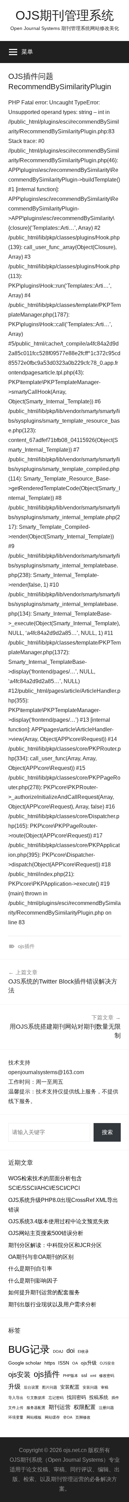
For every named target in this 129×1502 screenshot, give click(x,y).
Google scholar (24, 1363)
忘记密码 (56, 1398)
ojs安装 (19, 1374)
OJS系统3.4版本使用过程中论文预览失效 (58, 1221)
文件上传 (15, 1408)
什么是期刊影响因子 (33, 1281)
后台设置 (31, 1387)
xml (93, 1376)
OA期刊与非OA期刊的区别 (41, 1257)
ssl (84, 1375)
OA (75, 1363)
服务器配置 (35, 1408)
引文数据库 (35, 1398)
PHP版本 (70, 1376)
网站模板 (34, 1417)
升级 (14, 1386)
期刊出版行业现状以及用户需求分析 (52, 1304)
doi (70, 1350)
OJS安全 (107, 1363)
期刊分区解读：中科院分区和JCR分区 (55, 1245)
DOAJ (58, 1351)
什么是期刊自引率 (30, 1269)
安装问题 (90, 1387)
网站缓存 (52, 1417)
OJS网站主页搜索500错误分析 (45, 1233)
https (49, 1363)
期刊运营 (60, 1407)
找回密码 (76, 1397)
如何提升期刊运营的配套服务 (44, 1292)
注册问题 (106, 1408)
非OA (67, 1417)
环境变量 (15, 1417)
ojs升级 (89, 1363)
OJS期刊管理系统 (64, 15)
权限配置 (85, 1407)
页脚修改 (82, 1417)
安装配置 (69, 1387)
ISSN (63, 1363)
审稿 (104, 1387)
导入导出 (15, 1398)
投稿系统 (98, 1397)
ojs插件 (26, 946)
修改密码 (106, 1376)
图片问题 (49, 1387)
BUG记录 (29, 1349)
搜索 (107, 1132)
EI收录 (83, 1351)
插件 (115, 1398)
